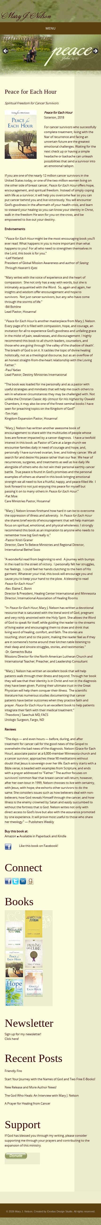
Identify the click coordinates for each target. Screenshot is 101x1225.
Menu (50, 28)
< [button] (5, 51)
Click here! (12, 1039)
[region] (50, 14)
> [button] (95, 51)
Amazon (10, 836)
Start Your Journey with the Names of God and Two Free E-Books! (50, 1079)
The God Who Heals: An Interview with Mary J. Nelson (42, 1095)
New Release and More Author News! (30, 1087)
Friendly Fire (13, 1071)
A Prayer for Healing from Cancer (27, 1103)
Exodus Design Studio (59, 1211)
